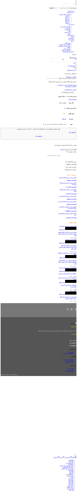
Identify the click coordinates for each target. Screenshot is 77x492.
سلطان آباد (70, 464)
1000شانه (71, 460)
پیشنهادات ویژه (69, 474)
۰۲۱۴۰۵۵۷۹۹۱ (38, 136)
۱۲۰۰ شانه (67, 18)
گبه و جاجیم (67, 32)
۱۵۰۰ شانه (67, 20)
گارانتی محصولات (69, 362)
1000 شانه (70, 480)
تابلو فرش (70, 38)
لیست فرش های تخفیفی (67, 468)
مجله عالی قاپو (69, 371)
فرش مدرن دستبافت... (70, 210)
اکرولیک (64, 119)
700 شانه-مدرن (69, 463)
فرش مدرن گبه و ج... (71, 187)
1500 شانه (70, 483)
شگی (69, 31)
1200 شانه (70, 481)
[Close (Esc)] (75, 454)
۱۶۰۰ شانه (67, 21)
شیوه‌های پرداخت (69, 361)
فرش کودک (70, 485)
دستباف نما (67, 29)
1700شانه (71, 461)
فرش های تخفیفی (68, 51)
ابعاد (75, 149)
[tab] (38, 99)
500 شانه (71, 473)
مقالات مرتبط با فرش (64, 44)
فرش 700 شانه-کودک (68, 467)
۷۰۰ (65, 108)
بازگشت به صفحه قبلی (70, 86)
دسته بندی (67, 457)
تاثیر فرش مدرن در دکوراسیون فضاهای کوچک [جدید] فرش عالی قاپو (67, 262)
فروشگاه (71, 85)
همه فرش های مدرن (65, 26)
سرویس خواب (66, 48)
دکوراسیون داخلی (66, 50)
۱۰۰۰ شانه (67, 17)
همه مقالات (67, 43)
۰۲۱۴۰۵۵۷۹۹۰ (72, 132)
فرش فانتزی (70, 35)
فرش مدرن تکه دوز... (71, 217)
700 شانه (71, 490)
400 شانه (71, 471)
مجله (72, 41)
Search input (73, 8)
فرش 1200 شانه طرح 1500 (66, 465)
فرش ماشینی (70, 12)
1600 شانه (70, 470)
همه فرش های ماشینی (64, 14)
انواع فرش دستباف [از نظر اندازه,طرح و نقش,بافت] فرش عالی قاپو (67, 247)
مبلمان (68, 47)
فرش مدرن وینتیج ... (71, 180)
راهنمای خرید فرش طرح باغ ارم (67, 273)
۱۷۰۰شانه (67, 23)
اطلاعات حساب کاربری (67, 353)
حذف (61, 149)
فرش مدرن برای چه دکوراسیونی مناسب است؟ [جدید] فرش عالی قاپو (67, 233)
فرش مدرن (70, 24)
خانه (75, 85)
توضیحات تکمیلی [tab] (72, 99)
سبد (61, 457)
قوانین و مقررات (69, 369)
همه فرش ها (70, 488)
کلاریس (71, 477)
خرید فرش (70, 10)
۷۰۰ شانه (68, 16)
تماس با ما (70, 39)
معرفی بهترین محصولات (64, 46)
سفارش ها (70, 352)
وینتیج (69, 33)
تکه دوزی (68, 28)
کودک (72, 36)
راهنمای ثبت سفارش (68, 359)
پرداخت (55, 457)
